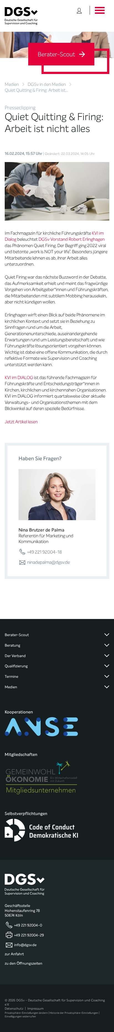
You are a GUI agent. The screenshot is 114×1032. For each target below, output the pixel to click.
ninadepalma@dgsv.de (47, 562)
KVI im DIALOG (19, 377)
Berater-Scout (57, 54)
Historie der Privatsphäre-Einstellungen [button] (74, 1013)
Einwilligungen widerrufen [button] (20, 1016)
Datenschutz (14, 1008)
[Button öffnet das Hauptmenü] (99, 10)
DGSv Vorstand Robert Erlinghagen (71, 239)
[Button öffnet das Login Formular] (79, 10)
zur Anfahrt (14, 954)
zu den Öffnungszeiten (23, 963)
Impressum (35, 1008)
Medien (12, 84)
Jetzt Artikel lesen (21, 422)
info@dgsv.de (25, 944)
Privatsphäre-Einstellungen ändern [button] (26, 1013)
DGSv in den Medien (47, 84)
